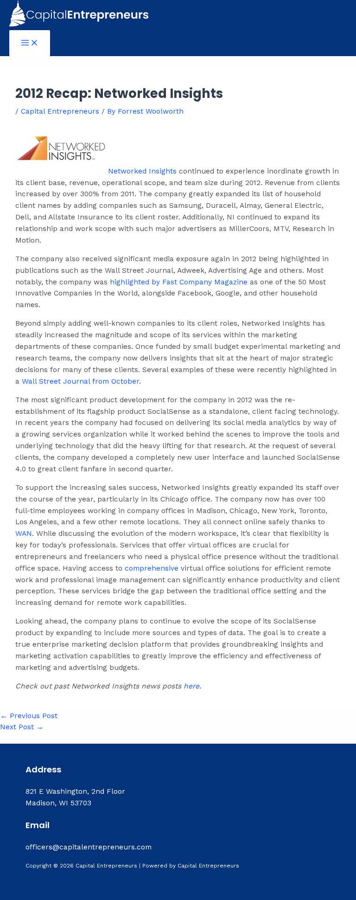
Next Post (22, 727)
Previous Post (28, 716)
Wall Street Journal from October (80, 381)
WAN (23, 533)
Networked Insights (142, 171)
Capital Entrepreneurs (60, 111)
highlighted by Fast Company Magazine (179, 282)
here (191, 686)
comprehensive (151, 568)
